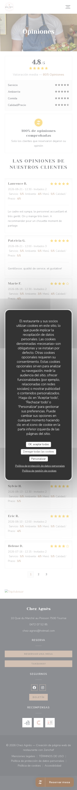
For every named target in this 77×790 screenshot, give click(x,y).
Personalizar (38, 458)
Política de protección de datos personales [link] (40, 466)
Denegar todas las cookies (38, 451)
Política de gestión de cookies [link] (39, 471)
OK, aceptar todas (38, 444)
